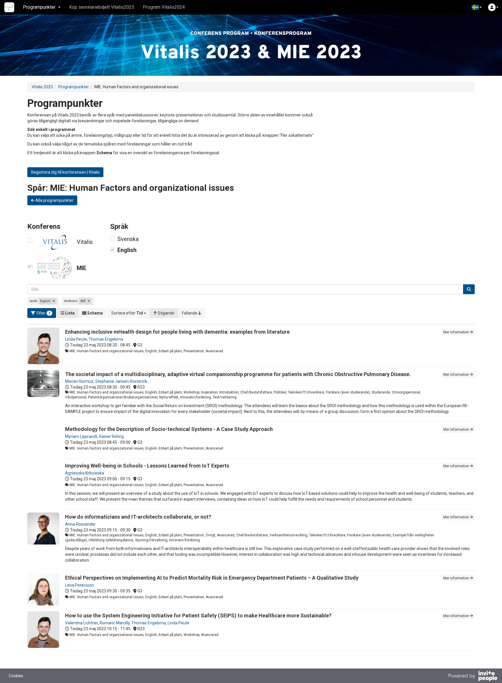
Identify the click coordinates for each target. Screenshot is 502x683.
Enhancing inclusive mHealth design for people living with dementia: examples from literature (177, 332)
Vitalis (85, 241)
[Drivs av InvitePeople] (472, 676)
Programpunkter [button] (39, 7)
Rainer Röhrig (111, 436)
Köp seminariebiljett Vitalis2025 (101, 7)
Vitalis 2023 (42, 87)
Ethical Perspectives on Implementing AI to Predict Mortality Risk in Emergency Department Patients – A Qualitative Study (211, 578)
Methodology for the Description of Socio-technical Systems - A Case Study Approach (169, 429)
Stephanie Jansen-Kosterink (121, 381)
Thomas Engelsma (106, 339)
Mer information (456, 332)
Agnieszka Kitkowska (84, 473)
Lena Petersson (79, 585)
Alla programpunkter (54, 200)
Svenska (128, 239)
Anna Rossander (80, 524)
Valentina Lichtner (81, 623)
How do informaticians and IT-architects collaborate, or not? (138, 517)
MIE (81, 268)
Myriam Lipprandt (81, 436)
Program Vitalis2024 (164, 7)
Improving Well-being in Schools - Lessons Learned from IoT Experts (147, 466)
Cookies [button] (16, 675)
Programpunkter (73, 87)
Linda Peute (76, 339)
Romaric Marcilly (115, 623)
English (127, 250)
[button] (477, 7)
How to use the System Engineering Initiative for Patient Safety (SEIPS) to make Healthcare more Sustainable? (198, 615)
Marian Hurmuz (79, 381)
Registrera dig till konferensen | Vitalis (65, 172)
